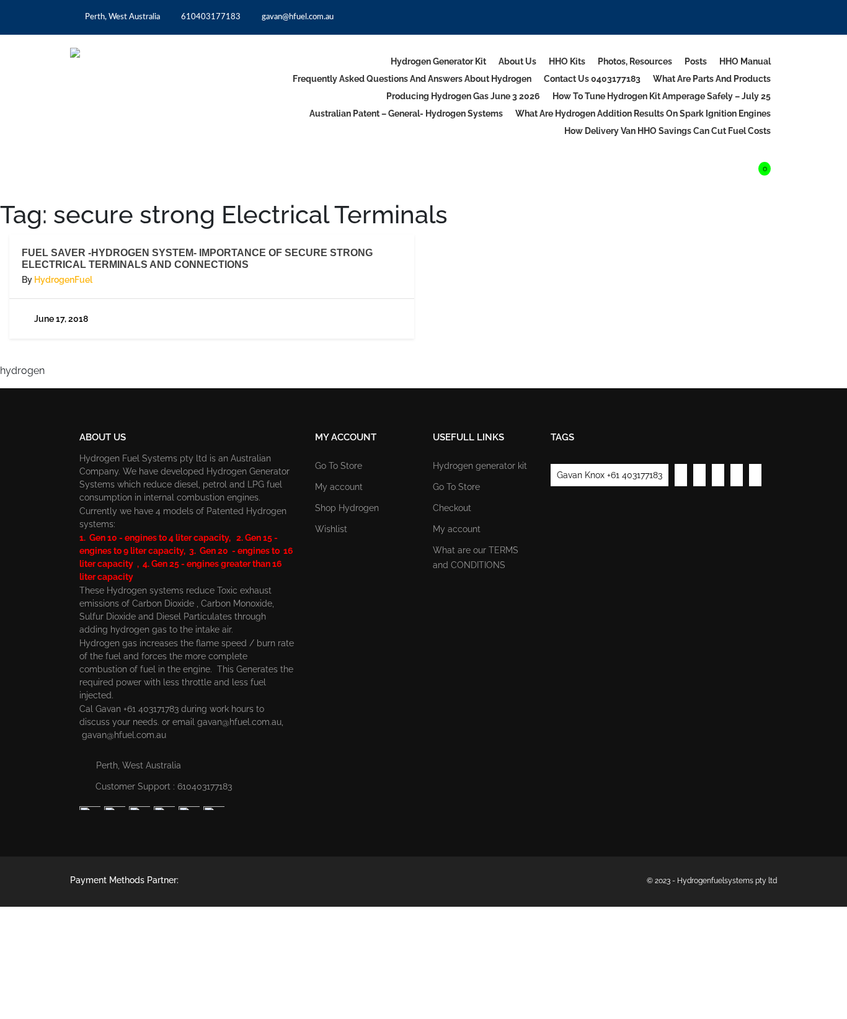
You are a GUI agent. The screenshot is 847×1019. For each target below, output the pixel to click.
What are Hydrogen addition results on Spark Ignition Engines (643, 113)
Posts (696, 61)
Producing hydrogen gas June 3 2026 (463, 96)
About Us (517, 61)
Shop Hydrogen (347, 508)
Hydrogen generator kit (438, 61)
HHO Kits (567, 61)
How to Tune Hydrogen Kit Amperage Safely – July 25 (661, 96)
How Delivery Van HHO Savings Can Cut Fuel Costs (667, 131)
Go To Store (338, 466)
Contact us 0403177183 (592, 79)
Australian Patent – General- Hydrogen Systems (406, 113)
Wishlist (331, 529)
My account (339, 487)
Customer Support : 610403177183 (163, 786)
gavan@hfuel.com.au (297, 17)
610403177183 (210, 17)
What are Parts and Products (712, 79)
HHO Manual (745, 61)
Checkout (452, 508)
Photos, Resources (635, 61)
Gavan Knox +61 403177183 (609, 475)
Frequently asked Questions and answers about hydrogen (412, 79)
